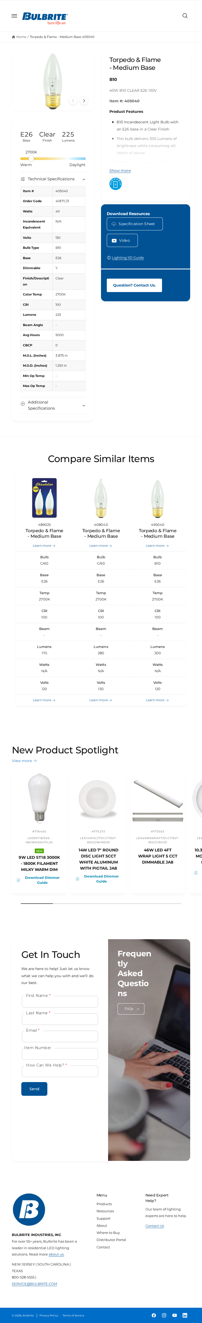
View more (22, 760)
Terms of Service (73, 1315)
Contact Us (154, 1226)
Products (104, 1204)
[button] (14, 16)
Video (124, 240)
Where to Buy (108, 1232)
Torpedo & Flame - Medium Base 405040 (62, 37)
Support (103, 1218)
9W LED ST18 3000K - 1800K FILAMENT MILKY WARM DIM (39, 863)
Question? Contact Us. (134, 285)
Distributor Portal (111, 1240)
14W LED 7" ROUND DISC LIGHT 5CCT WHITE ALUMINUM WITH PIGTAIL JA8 (98, 859)
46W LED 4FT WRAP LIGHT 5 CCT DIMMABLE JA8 (157, 856)
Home (21, 37)
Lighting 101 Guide (128, 257)
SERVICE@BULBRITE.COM (34, 1284)
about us (56, 1254)
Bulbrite (28, 1315)
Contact (103, 1247)
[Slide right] (84, 100)
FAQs (129, 1009)
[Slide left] (73, 100)
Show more (120, 170)
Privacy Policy (48, 1315)
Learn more (42, 545)
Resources (105, 1211)
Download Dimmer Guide (42, 880)
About (102, 1225)
